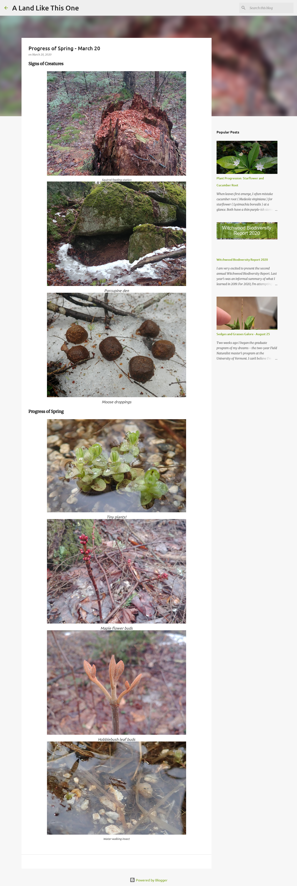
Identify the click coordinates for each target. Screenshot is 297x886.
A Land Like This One (45, 7)
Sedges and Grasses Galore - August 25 (243, 334)
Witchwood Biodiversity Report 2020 (242, 259)
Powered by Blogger (151, 880)
